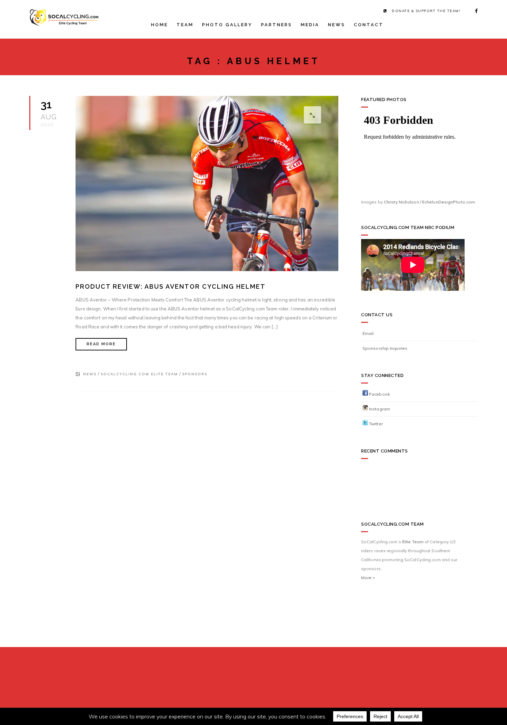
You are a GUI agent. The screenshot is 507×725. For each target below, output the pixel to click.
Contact (369, 24)
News (336, 24)
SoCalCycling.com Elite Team (139, 374)
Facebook (379, 394)
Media (310, 24)
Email (368, 333)
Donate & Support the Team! (426, 11)
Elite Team (413, 541)
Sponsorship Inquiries (384, 348)
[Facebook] (474, 11)
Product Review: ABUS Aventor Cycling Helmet (171, 286)
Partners (276, 24)
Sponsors (194, 374)
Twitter (375, 423)
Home (159, 24)
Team (185, 24)
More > (368, 577)
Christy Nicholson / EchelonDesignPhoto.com (429, 202)
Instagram (379, 408)
